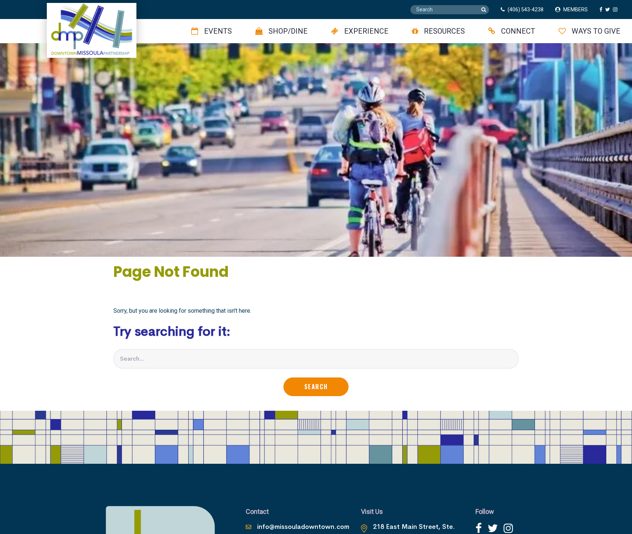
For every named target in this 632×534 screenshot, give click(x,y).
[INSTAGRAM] (616, 9)
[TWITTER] (609, 9)
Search (316, 386)
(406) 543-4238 (525, 9)
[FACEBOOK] (602, 9)
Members (575, 9)
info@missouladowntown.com (303, 527)
